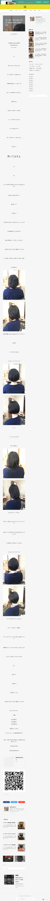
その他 (38, 68)
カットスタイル (8, 27)
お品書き (25, 10)
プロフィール (18, 10)
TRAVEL (31, 70)
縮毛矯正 (32, 68)
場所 (35, 10)
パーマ (38, 66)
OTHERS (37, 70)
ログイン (46, 2)
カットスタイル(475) (6, 794)
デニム (31, 64)
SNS (39, 10)
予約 (31, 10)
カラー (31, 66)
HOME (11, 10)
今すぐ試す (39, 2)
